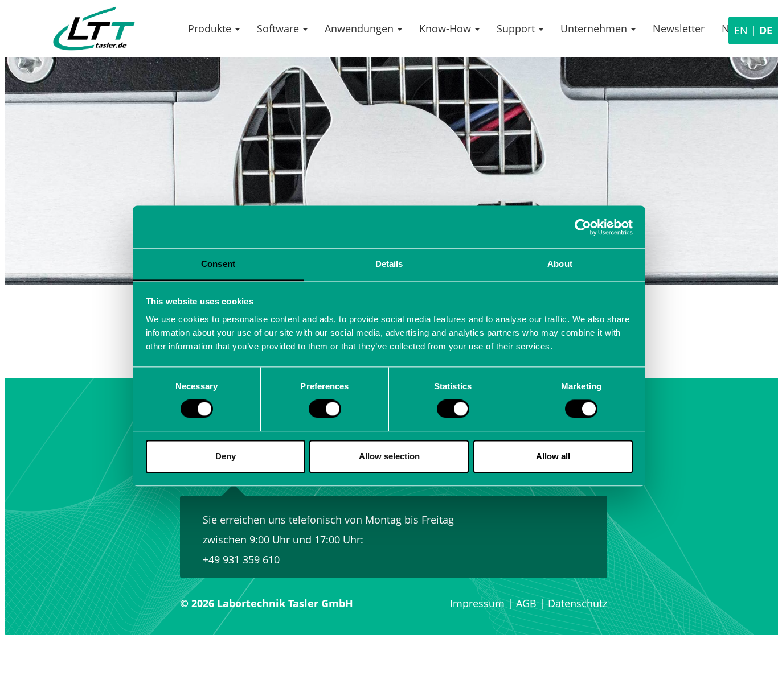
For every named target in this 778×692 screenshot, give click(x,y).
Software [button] (279, 28)
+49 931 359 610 (241, 559)
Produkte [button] (211, 28)
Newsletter (679, 28)
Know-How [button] (446, 28)
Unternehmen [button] (595, 28)
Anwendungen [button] (360, 28)
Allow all (553, 456)
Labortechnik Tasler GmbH (94, 28)
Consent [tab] (218, 264)
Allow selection (389, 456)
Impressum (477, 603)
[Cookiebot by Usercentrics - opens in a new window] (583, 227)
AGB (526, 603)
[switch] (325, 409)
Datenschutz (577, 603)
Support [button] (517, 28)
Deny (225, 456)
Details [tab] (389, 264)
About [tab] (559, 264)
